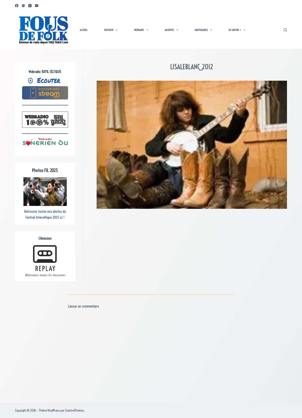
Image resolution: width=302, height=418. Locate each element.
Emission (108, 30)
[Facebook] (16, 5)
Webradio (139, 30)
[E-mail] (36, 5)
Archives (169, 30)
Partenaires (201, 30)
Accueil (84, 30)
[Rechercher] (285, 30)
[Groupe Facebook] (23, 5)
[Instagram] (30, 5)
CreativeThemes (74, 410)
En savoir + (235, 30)
